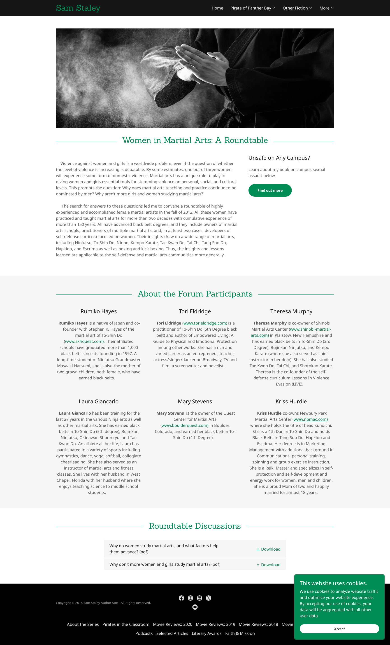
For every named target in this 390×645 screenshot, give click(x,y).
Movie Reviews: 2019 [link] (215, 624)
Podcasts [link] (144, 633)
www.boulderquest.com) (185, 425)
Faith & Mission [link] (240, 633)
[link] (125, 9)
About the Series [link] (83, 624)
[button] (253, 8)
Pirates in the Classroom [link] (125, 624)
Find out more (270, 190)
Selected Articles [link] (172, 633)
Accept (339, 629)
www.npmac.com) (311, 419)
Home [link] (217, 8)
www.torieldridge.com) (205, 323)
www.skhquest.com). (85, 341)
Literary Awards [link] (207, 633)
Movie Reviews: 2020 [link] (172, 624)
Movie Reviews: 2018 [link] (258, 624)
